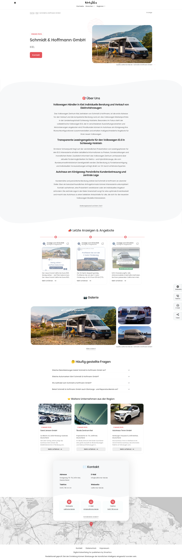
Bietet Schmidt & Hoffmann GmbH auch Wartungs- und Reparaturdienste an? (85, 389)
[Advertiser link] (54, 414)
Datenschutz (91, 548)
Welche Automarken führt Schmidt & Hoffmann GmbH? (75, 376)
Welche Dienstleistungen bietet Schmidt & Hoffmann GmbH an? (79, 370)
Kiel (32, 47)
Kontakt (36, 55)
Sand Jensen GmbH (48, 430)
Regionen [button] (100, 6)
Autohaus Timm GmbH (122, 430)
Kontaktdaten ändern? (91, 517)
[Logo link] (91, 2)
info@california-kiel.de (99, 478)
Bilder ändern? (91, 349)
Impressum (104, 548)
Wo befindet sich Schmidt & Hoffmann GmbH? (71, 383)
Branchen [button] (89, 6)
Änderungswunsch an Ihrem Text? (91, 206)
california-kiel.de (97, 488)
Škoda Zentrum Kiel (84, 430)
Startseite (80, 6)
